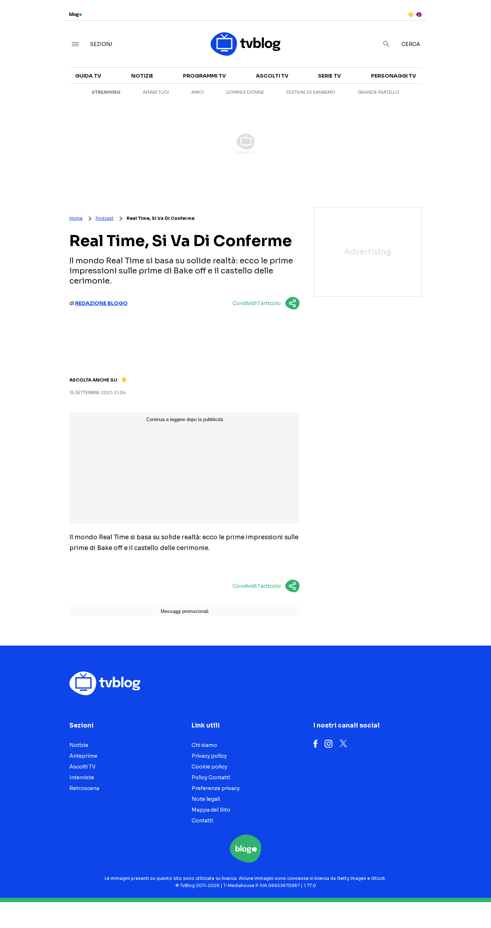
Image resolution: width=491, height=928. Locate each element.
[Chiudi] (474, 20)
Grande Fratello (378, 92)
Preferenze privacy (216, 788)
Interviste (428, 70)
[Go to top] (421, 904)
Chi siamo (204, 745)
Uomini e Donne (245, 92)
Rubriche (426, 83)
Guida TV (88, 76)
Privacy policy (209, 756)
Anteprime (83, 756)
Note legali (206, 799)
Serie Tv (329, 76)
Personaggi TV (393, 76)
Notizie (142, 76)
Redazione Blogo (101, 303)
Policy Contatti (211, 777)
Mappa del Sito (211, 810)
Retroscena (84, 788)
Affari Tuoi (156, 92)
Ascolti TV (272, 76)
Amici (197, 92)
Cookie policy (209, 766)
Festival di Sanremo (310, 92)
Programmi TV (204, 76)
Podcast (105, 218)
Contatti (202, 820)
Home (76, 218)
